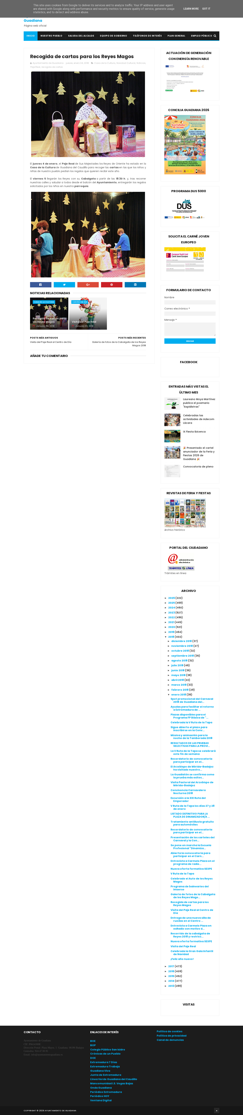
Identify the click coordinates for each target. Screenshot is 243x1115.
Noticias (141, 63)
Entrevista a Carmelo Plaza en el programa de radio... (193, 862)
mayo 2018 (178, 675)
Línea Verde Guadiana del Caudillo (113, 1079)
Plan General (176, 35)
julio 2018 (177, 665)
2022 (171, 617)
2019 (171, 632)
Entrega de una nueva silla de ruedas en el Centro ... (191, 919)
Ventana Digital (101, 1100)
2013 (171, 986)
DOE (93, 1058)
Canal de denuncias (170, 1040)
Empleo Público (201, 35)
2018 (171, 637)
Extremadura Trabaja (105, 1066)
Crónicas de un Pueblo (105, 1053)
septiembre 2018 (182, 656)
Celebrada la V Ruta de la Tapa (191, 722)
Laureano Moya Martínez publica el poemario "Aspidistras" (199, 402)
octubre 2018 (180, 651)
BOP (93, 1045)
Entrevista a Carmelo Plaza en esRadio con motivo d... (191, 927)
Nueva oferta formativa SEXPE (191, 869)
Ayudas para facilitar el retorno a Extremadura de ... (192, 708)
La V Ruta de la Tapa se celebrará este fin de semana (193, 752)
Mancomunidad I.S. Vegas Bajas (111, 1083)
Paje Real (35, 66)
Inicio (31, 35)
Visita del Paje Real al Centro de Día (192, 911)
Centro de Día (79, 302)
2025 (171, 603)
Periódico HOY (99, 1096)
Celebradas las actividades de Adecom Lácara (198, 419)
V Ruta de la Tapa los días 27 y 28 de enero (193, 807)
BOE (93, 1041)
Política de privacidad (171, 1035)
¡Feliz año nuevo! (182, 959)
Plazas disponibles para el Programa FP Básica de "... (189, 716)
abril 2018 (177, 680)
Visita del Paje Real (84, 322)
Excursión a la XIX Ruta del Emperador (188, 799)
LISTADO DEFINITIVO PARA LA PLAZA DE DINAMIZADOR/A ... (190, 815)
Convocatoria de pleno (198, 466)
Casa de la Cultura (104, 63)
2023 (171, 612)
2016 (171, 971)
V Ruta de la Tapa (182, 873)
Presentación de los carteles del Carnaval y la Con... (193, 839)
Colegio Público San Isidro (107, 1049)
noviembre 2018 (182, 646)
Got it (206, 8)
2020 (172, 627)
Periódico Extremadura (106, 1092)
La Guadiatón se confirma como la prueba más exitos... (192, 776)
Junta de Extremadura (105, 1075)
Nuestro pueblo (51, 35)
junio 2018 (178, 670)
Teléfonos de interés (147, 35)
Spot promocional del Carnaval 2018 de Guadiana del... (192, 700)
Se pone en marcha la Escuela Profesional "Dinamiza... (191, 846)
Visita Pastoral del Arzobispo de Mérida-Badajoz (192, 784)
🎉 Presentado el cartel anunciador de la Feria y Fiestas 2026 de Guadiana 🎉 (199, 453)
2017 (171, 966)
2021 (171, 622)
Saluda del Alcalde (81, 35)
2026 (171, 598)
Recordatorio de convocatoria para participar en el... (191, 760)
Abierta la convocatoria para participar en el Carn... (190, 854)
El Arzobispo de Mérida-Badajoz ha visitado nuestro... (192, 768)
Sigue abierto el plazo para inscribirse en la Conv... (189, 728)
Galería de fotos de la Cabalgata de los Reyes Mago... (193, 895)
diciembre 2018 (181, 641)
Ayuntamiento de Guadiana (40, 18)
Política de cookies (169, 1031)
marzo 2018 (179, 685)
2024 (172, 607)
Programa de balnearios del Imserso (190, 888)
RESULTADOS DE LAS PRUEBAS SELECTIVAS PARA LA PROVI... (190, 744)
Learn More (191, 8)
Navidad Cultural (126, 63)
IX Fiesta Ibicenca (194, 431)
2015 (171, 976)
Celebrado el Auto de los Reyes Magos (192, 880)
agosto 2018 (179, 660)
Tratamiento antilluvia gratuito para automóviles (192, 823)
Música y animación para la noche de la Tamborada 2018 (191, 736)
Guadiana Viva (100, 1071)
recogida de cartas (52, 66)
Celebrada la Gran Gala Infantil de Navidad (192, 952)
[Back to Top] (216, 1110)
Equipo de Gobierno (113, 35)
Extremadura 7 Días (103, 1062)
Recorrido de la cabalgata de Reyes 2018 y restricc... (190, 935)
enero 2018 (179, 694)
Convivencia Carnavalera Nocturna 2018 (188, 791)
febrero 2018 (180, 690)
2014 (171, 981)
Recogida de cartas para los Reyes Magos (49, 320)
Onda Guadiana (101, 1088)
